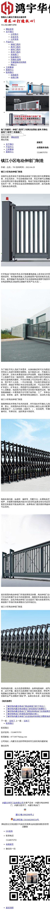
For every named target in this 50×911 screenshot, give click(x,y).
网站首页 (10, 29)
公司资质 (14, 39)
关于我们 (10, 32)
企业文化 (14, 37)
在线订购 (14, 77)
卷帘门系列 (15, 52)
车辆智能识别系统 (18, 62)
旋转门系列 (15, 49)
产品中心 (10, 42)
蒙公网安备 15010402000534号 (26, 820)
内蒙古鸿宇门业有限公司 (13, 803)
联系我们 (10, 72)
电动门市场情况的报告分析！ (22, 714)
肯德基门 (14, 54)
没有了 (12, 721)
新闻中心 (10, 70)
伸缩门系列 (15, 44)
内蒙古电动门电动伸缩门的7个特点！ (26, 706)
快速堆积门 (15, 57)
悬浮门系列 (15, 47)
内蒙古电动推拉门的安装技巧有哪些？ (26, 709)
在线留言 (14, 75)
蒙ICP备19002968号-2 (25, 815)
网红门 (14, 65)
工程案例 (10, 67)
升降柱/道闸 (16, 60)
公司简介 (14, 34)
